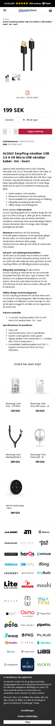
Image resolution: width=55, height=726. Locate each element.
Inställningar (27, 710)
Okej (27, 722)
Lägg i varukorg (35, 131)
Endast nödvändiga (27, 716)
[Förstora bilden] (27, 53)
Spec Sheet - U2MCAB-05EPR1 (27, 97)
